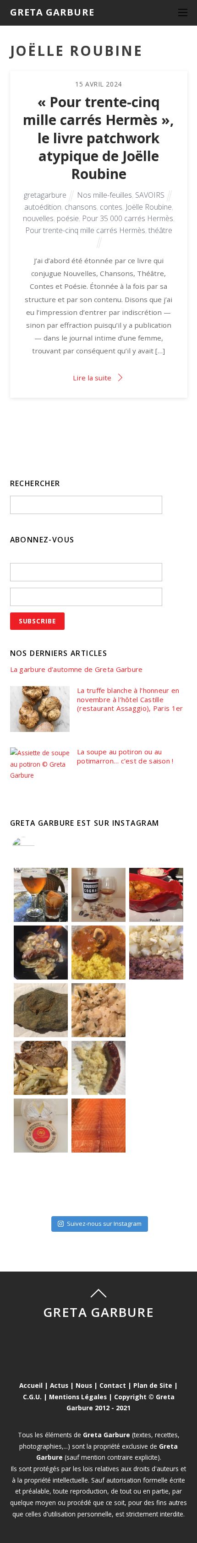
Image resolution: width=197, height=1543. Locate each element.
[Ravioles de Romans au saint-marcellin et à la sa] (98, 1010)
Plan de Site (152, 1385)
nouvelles (38, 218)
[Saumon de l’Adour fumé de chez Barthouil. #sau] (98, 1126)
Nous (84, 1385)
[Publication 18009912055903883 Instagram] (98, 895)
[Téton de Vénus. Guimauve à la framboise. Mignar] (41, 1183)
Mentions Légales (78, 1396)
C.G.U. (32, 1396)
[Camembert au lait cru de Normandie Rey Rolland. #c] (41, 1126)
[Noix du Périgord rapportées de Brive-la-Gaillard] (156, 1126)
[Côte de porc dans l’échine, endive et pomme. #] (41, 1068)
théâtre (160, 230)
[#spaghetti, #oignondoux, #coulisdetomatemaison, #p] (156, 1010)
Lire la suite (92, 377)
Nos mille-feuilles (104, 195)
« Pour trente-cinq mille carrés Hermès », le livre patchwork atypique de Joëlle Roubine (98, 137)
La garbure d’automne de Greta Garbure (76, 669)
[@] (37, 848)
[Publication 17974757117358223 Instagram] (41, 895)
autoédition (42, 207)
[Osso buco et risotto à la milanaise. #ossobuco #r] (98, 953)
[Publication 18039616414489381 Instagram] (156, 895)
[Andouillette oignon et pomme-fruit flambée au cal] (41, 953)
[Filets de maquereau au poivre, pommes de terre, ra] (156, 953)
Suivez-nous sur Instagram (104, 1223)
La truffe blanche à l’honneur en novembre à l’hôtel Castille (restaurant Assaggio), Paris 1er (130, 699)
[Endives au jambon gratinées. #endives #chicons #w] (156, 1068)
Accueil (31, 1385)
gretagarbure (45, 195)
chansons (81, 207)
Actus (59, 1385)
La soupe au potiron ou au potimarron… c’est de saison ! (125, 756)
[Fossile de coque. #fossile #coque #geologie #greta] (41, 1010)
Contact (112, 1385)
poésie (68, 218)
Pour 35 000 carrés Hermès (127, 218)
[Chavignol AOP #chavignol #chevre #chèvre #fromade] (156, 1183)
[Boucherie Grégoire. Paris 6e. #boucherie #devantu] (98, 1183)
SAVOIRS (149, 195)
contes (111, 207)
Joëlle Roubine (149, 207)
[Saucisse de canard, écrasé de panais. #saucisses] (98, 1068)
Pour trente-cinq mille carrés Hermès (85, 230)
